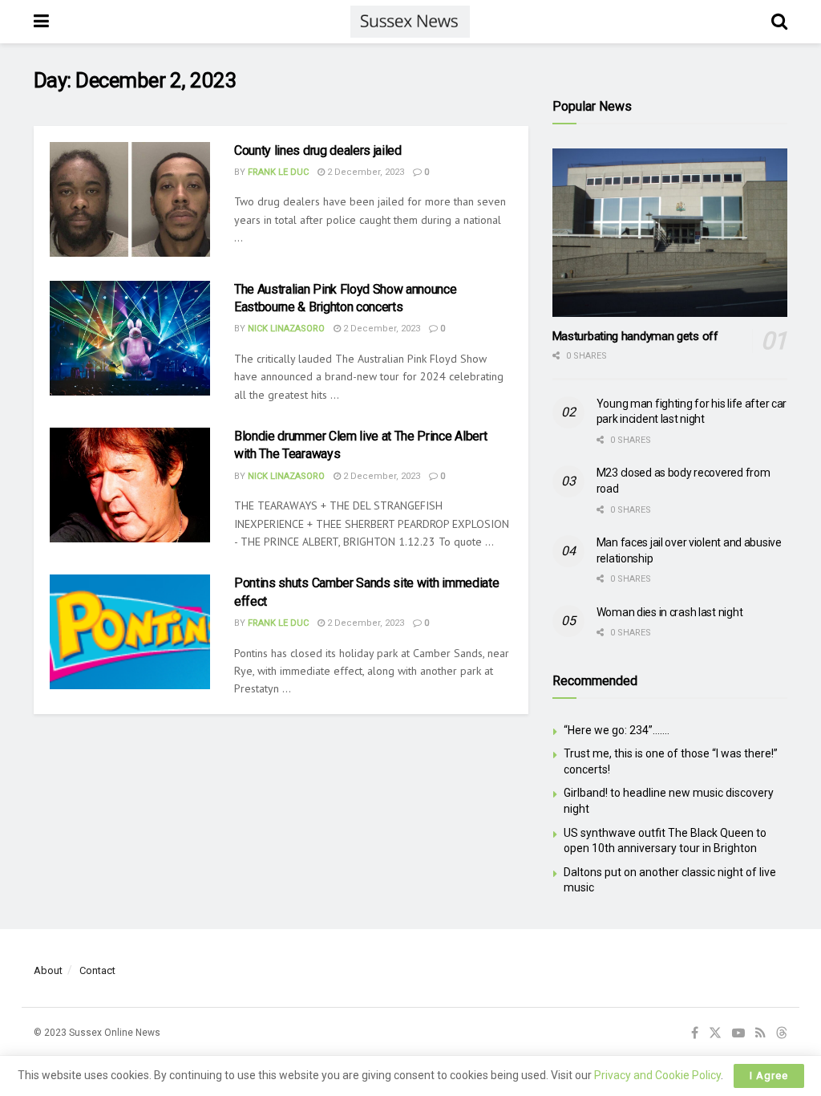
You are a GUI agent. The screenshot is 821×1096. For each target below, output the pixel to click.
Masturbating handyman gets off (635, 336)
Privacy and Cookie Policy (657, 1075)
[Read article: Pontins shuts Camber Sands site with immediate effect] (130, 631)
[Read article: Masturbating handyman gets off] (669, 232)
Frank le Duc (278, 172)
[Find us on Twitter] (715, 1033)
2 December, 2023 (364, 172)
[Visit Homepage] (409, 22)
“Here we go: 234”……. (616, 730)
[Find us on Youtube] (738, 1033)
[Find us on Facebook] (694, 1033)
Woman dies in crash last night (670, 612)
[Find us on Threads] (781, 1034)
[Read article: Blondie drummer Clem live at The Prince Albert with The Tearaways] (130, 485)
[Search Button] (779, 21)
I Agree (769, 1076)
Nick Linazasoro (286, 328)
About (48, 970)
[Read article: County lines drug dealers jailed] (130, 199)
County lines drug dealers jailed (318, 150)
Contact (97, 970)
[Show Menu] (41, 21)
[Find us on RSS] (760, 1033)
